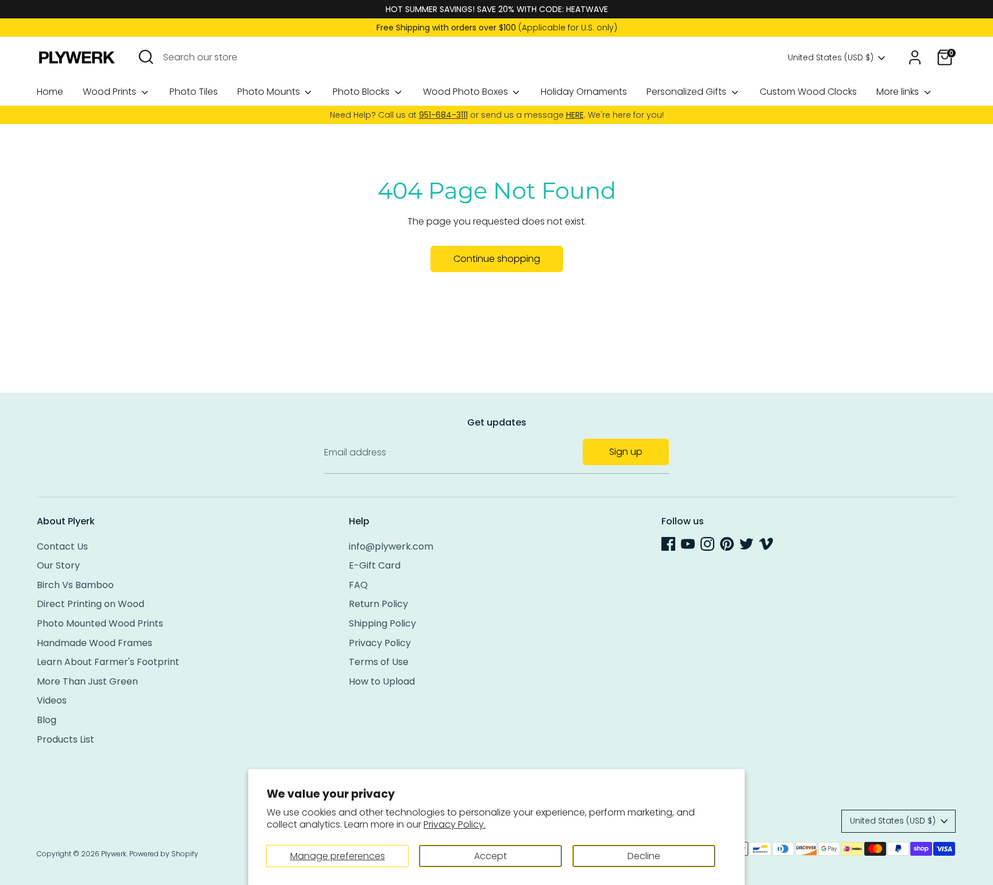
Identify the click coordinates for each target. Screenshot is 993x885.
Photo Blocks (362, 91)
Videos (52, 700)
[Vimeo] (766, 544)
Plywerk (113, 854)
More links (898, 91)
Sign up (625, 451)
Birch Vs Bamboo (75, 585)
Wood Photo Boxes (466, 91)
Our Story (58, 565)
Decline (644, 856)
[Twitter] (746, 544)
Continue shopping (496, 258)
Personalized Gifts (687, 91)
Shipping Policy (382, 623)
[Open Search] (145, 56)
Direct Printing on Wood (90, 603)
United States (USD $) (830, 57)
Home (50, 91)
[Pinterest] (727, 544)
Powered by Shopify (163, 854)
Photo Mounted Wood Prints (100, 623)
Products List (65, 739)
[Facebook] (668, 544)
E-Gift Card (375, 565)
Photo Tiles (194, 91)
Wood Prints (110, 91)
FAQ (358, 585)
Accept (490, 856)
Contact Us (62, 546)
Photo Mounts (269, 91)
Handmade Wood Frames (94, 643)
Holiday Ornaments (584, 91)
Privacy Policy (380, 643)
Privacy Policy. (455, 824)
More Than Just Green (87, 681)
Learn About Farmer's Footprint (108, 661)
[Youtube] (688, 544)
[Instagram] (707, 544)
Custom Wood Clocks (808, 91)
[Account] (914, 57)
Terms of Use (379, 661)
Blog (46, 719)
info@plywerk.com (391, 546)
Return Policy (378, 603)
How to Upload (382, 681)
